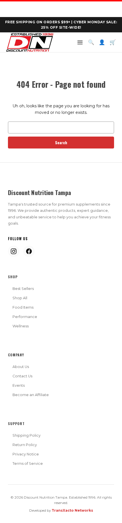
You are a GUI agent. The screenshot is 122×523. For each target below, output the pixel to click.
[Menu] (80, 42)
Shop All (19, 298)
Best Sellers (23, 288)
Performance (24, 317)
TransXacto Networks (72, 510)
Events (18, 385)
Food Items (22, 307)
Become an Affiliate (30, 395)
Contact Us (22, 376)
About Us (20, 367)
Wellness (20, 326)
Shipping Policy (26, 435)
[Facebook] (29, 251)
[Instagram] (13, 251)
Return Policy (24, 445)
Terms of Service (27, 463)
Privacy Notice (25, 454)
